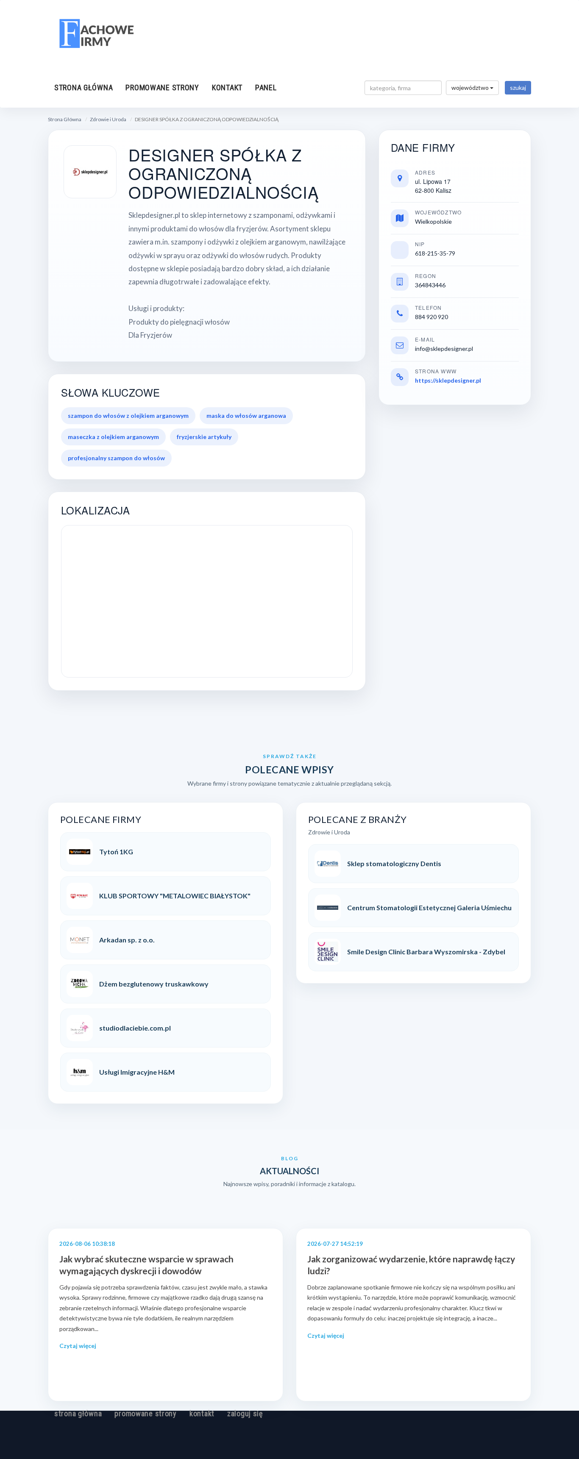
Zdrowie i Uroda (108, 119)
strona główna (83, 87)
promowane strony (162, 87)
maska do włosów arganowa (246, 415)
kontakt (227, 87)
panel (266, 87)
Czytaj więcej (77, 1345)
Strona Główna (64, 119)
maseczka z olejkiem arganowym (113, 436)
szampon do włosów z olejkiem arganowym (128, 415)
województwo (470, 87)
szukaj (518, 87)
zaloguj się (245, 1413)
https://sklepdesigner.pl (448, 380)
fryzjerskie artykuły (204, 436)
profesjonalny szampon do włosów (116, 457)
